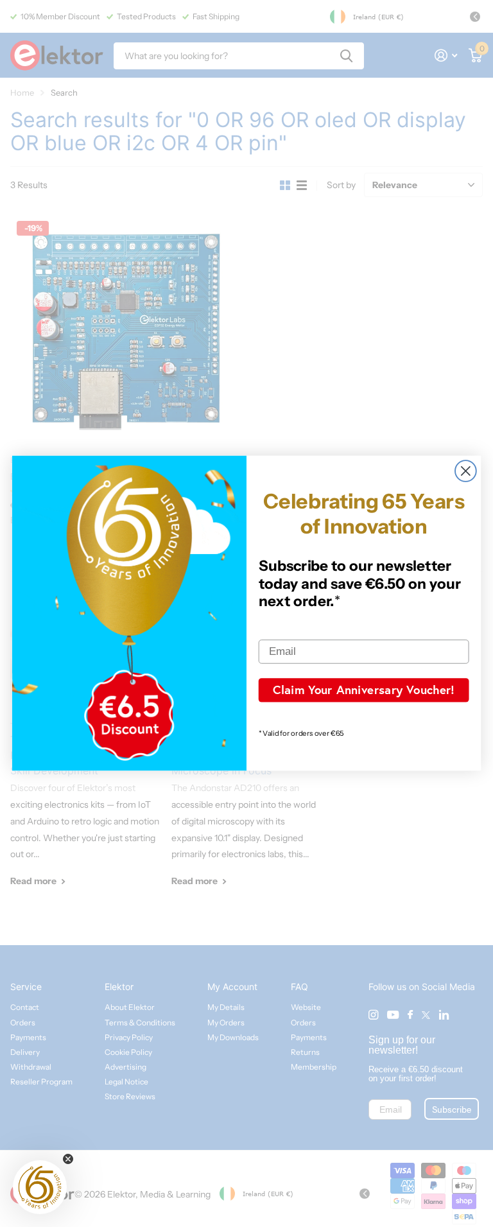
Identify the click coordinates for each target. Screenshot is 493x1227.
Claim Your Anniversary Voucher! (363, 690)
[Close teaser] (68, 1159)
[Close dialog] (465, 471)
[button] (40, 1187)
